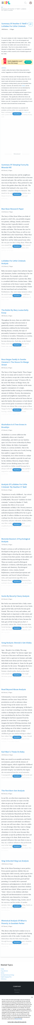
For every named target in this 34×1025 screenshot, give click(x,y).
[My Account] (31, 3)
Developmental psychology (7, 975)
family (23, 85)
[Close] (32, 997)
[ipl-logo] (7, 3)
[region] (17, 1010)
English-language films (6, 977)
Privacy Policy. (18, 1019)
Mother (2, 973)
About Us (17, 990)
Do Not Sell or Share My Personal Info (17, 1022)
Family (2, 969)
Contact (17, 992)
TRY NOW (28, 62)
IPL (2, 7)
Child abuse (3, 979)
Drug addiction (4, 971)
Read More (17, 194)
